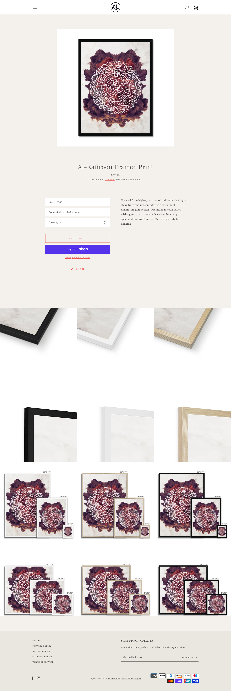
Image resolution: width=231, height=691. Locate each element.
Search (37, 640)
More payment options (77, 257)
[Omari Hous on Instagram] (38, 678)
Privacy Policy (41, 646)
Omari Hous (114, 678)
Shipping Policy (42, 656)
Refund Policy (41, 651)
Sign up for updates (137, 641)
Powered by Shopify (131, 678)
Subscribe (188, 657)
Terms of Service (43, 662)
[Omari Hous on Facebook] (32, 678)
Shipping (110, 179)
